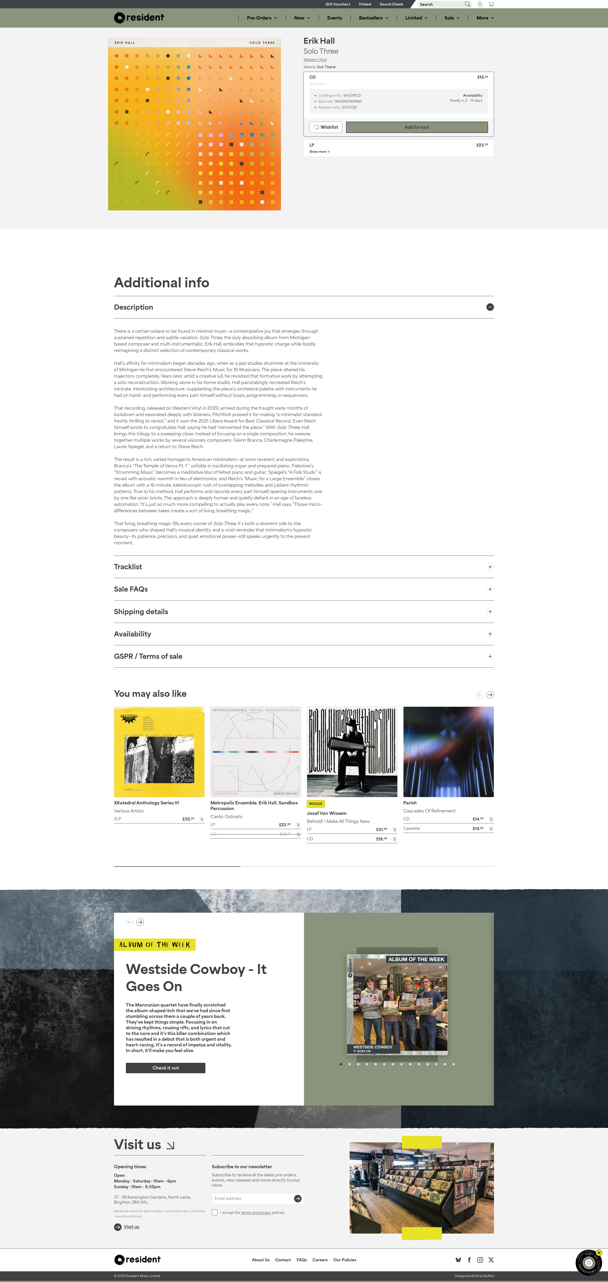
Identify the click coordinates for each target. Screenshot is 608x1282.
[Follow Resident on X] (491, 1260)
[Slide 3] (430, 866)
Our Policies (344, 1260)
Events (334, 17)
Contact (283, 1260)
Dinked (365, 4)
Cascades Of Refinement (429, 810)
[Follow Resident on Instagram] (480, 1260)
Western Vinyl (315, 59)
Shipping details (141, 612)
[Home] (139, 18)
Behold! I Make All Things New (338, 821)
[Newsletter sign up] (588, 1262)
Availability (132, 634)
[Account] (480, 4)
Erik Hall (319, 40)
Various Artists (129, 810)
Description (133, 307)
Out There (326, 67)
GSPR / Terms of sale (148, 656)
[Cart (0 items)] (491, 4)
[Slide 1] (177, 866)
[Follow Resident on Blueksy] (458, 1260)
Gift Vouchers (337, 4)
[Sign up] (298, 1198)
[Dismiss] (599, 1252)
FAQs (302, 1260)
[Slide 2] (304, 866)
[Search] (466, 4)
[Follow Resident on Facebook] (469, 1260)
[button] (159, 818)
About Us (261, 1260)
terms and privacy (256, 1213)
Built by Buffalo (483, 1276)
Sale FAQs (131, 589)
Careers (320, 1260)
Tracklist (128, 567)
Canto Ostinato (226, 816)
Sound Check (391, 4)
